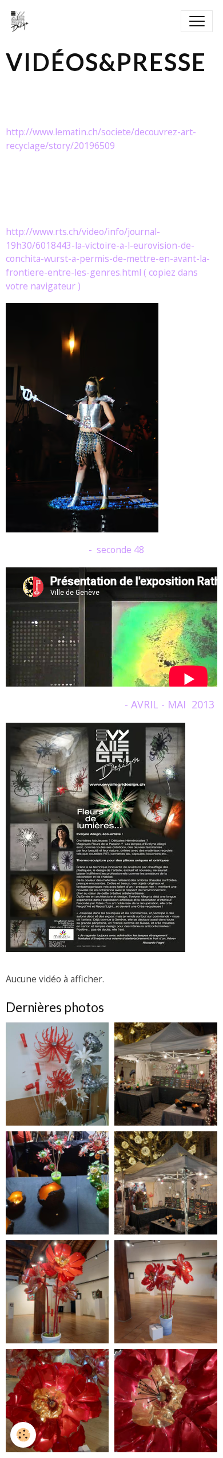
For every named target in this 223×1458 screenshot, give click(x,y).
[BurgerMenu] (197, 21)
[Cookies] (23, 1435)
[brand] (22, 21)
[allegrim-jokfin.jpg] (95, 836)
